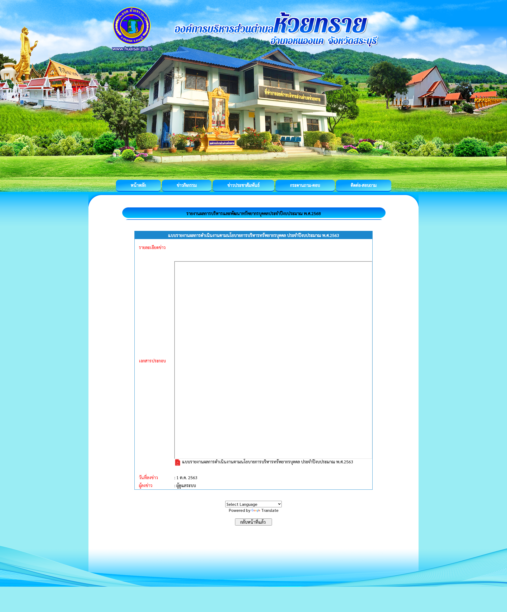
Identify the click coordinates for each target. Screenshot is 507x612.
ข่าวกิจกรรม (187, 185)
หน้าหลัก (138, 185)
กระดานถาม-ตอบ (305, 185)
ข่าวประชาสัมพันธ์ (243, 185)
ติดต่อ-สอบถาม (364, 185)
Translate (270, 510)
